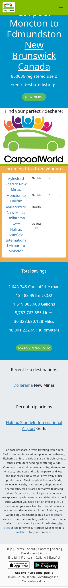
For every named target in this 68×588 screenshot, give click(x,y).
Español (54, 558)
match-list (22, 532)
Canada (34, 66)
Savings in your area (34, 348)
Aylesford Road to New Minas (16, 184)
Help (9, 549)
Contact (43, 549)
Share (56, 549)
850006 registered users (34, 76)
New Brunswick (34, 50)
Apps (43, 553)
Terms (19, 549)
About (31, 549)
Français (27, 558)
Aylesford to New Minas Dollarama (16, 212)
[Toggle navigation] (61, 7)
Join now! (34, 96)
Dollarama (23, 385)
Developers (29, 553)
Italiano (41, 558)
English (13, 558)
